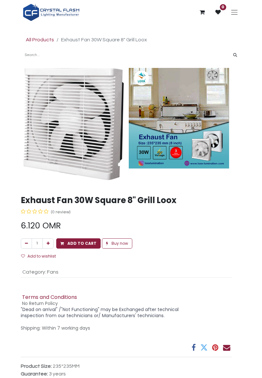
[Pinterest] (215, 347)
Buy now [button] (119, 243)
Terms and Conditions (49, 297)
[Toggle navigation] (234, 12)
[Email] (226, 347)
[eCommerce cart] (202, 12)
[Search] (235, 55)
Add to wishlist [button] (41, 256)
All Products (40, 39)
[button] (78, 243)
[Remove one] (26, 243)
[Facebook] (194, 347)
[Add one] (48, 243)
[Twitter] (204, 347)
